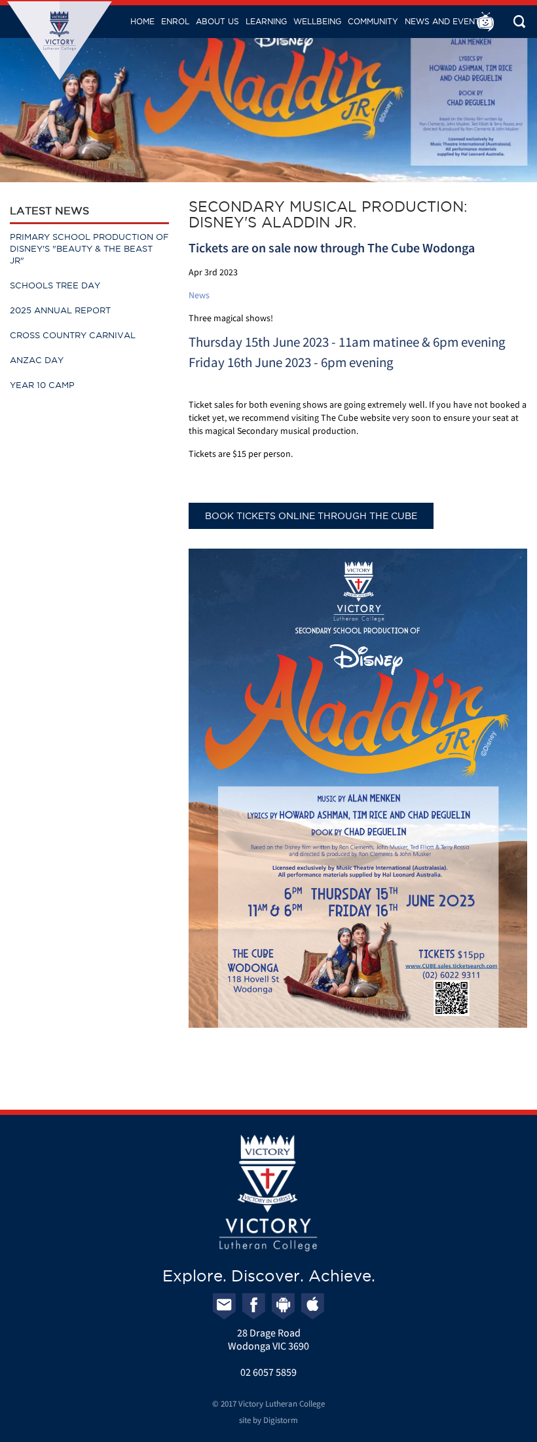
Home (142, 21)
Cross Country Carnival (73, 335)
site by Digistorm (268, 1420)
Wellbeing (317, 21)
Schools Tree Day (55, 285)
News (199, 295)
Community (373, 21)
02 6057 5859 (268, 1371)
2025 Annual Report (60, 310)
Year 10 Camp (42, 384)
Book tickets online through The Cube (311, 516)
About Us (217, 21)
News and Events (445, 21)
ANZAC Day (37, 359)
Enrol (175, 21)
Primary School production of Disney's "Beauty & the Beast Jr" (89, 248)
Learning (266, 21)
